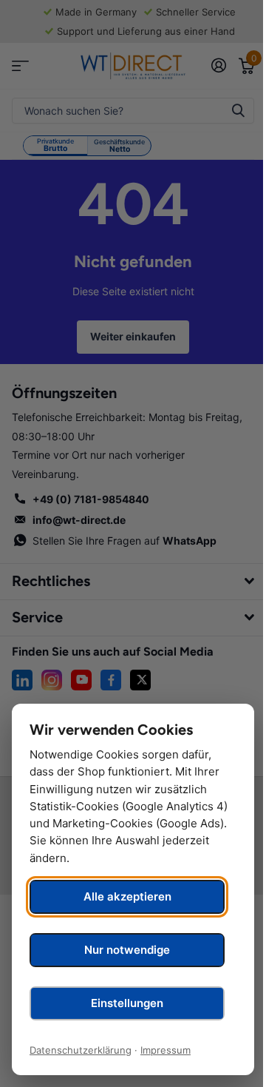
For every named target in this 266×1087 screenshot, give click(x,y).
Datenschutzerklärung (81, 1050)
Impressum (165, 1050)
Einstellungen (127, 1003)
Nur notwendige (127, 950)
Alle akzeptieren (127, 896)
